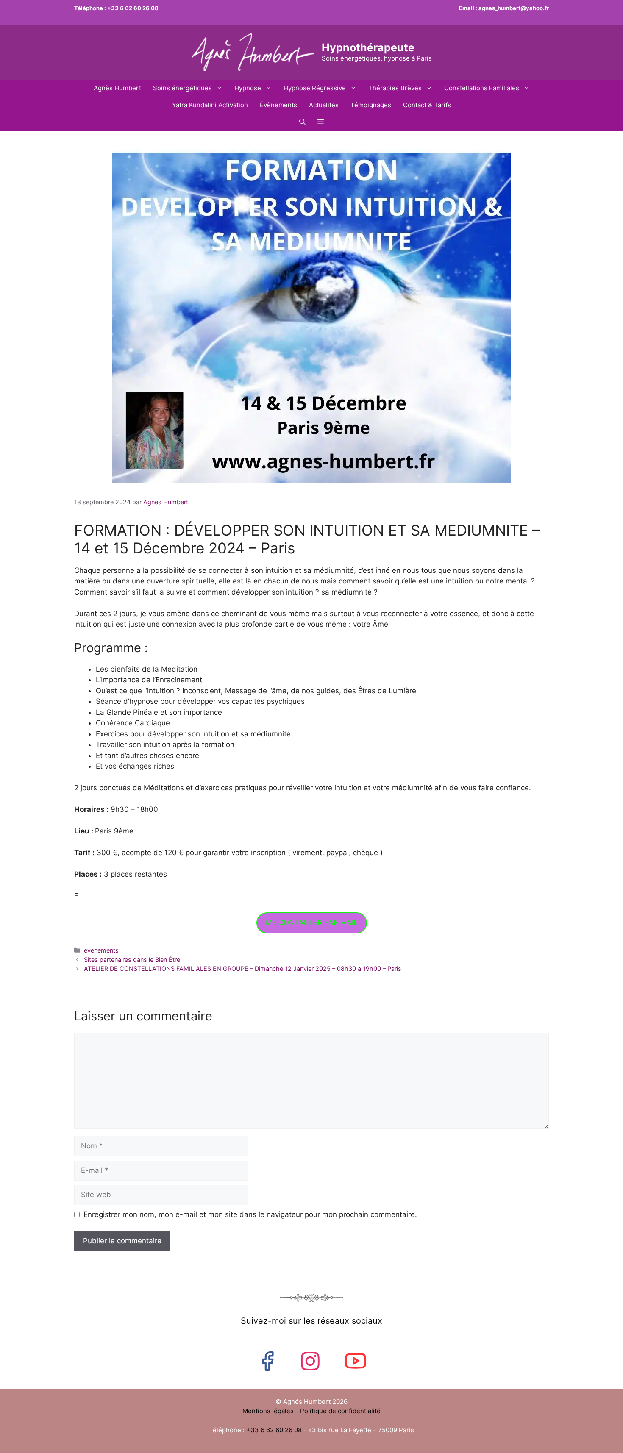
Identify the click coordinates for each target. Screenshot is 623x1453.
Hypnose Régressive (315, 88)
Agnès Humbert (117, 88)
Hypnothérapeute (368, 47)
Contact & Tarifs (427, 105)
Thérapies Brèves (395, 88)
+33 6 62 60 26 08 (133, 8)
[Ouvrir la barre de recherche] (302, 122)
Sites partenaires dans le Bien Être (132, 959)
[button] (321, 122)
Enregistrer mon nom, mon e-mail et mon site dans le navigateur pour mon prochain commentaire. (250, 1214)
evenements (101, 950)
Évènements (278, 105)
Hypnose (247, 88)
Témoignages (370, 105)
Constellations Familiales (481, 88)
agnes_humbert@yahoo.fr (513, 8)
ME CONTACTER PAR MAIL (312, 922)
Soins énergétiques (182, 88)
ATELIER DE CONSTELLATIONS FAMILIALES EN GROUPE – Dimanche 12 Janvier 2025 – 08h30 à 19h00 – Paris (242, 968)
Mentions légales (268, 1411)
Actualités (324, 105)
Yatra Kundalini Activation (210, 105)
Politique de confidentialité (340, 1411)
